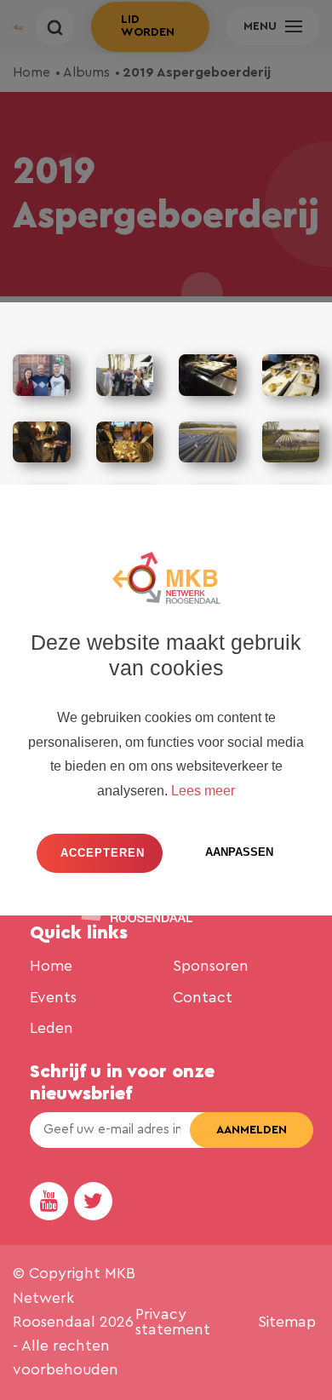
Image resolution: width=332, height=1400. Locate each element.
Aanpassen (239, 852)
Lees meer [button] (203, 790)
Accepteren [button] (102, 852)
